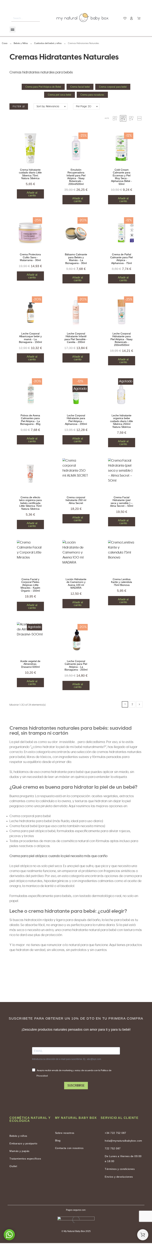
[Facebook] (66, 1192)
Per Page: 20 (83, 106)
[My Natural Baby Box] (82, 18)
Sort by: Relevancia (48, 106)
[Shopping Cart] (142, 1234)
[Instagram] (85, 1192)
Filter (17, 106)
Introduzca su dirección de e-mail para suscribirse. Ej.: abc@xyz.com (66, 1059)
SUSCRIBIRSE (76, 1085)
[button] (107, 118)
